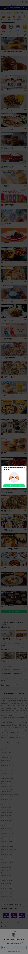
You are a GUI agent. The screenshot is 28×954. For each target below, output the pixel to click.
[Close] (25, 467)
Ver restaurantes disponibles (14, 485)
